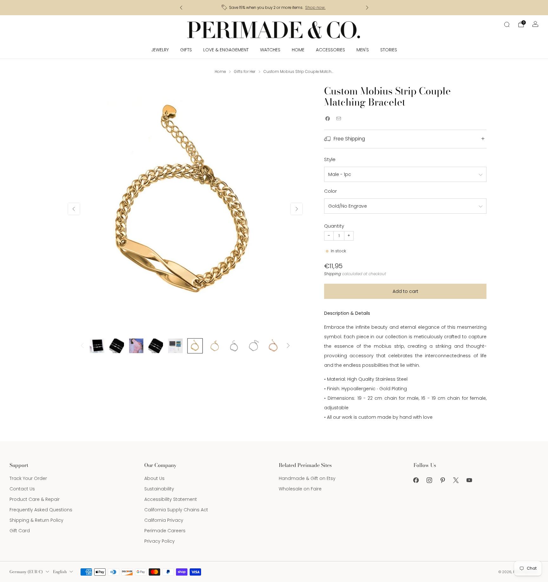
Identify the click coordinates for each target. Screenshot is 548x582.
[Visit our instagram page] (429, 480)
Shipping (332, 273)
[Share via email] (338, 118)
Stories (388, 50)
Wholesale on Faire (300, 489)
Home (298, 50)
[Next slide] (296, 209)
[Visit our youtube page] (469, 480)
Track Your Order (28, 478)
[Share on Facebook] (327, 118)
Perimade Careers (165, 530)
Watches (270, 50)
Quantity (334, 226)
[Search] (507, 24)
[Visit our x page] (456, 480)
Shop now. (315, 7)
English (60, 572)
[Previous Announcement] (181, 7)
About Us (154, 478)
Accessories (330, 50)
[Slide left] (82, 346)
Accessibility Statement (170, 499)
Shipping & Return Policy (36, 520)
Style (330, 159)
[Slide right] (288, 346)
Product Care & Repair (35, 499)
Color (330, 191)
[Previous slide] (74, 209)
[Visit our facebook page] (416, 480)
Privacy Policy (159, 541)
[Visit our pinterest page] (442, 480)
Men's (362, 50)
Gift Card (20, 530)
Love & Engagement (226, 50)
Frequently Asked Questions (41, 510)
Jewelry (160, 50)
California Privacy (163, 520)
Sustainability (159, 489)
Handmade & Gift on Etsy (307, 478)
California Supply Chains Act (176, 510)
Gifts (186, 50)
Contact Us (22, 489)
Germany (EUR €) (26, 572)
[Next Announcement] (367, 7)
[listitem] (274, 7)
